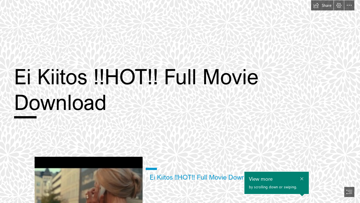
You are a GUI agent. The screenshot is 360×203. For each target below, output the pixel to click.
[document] (180, 101)
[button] (322, 5)
